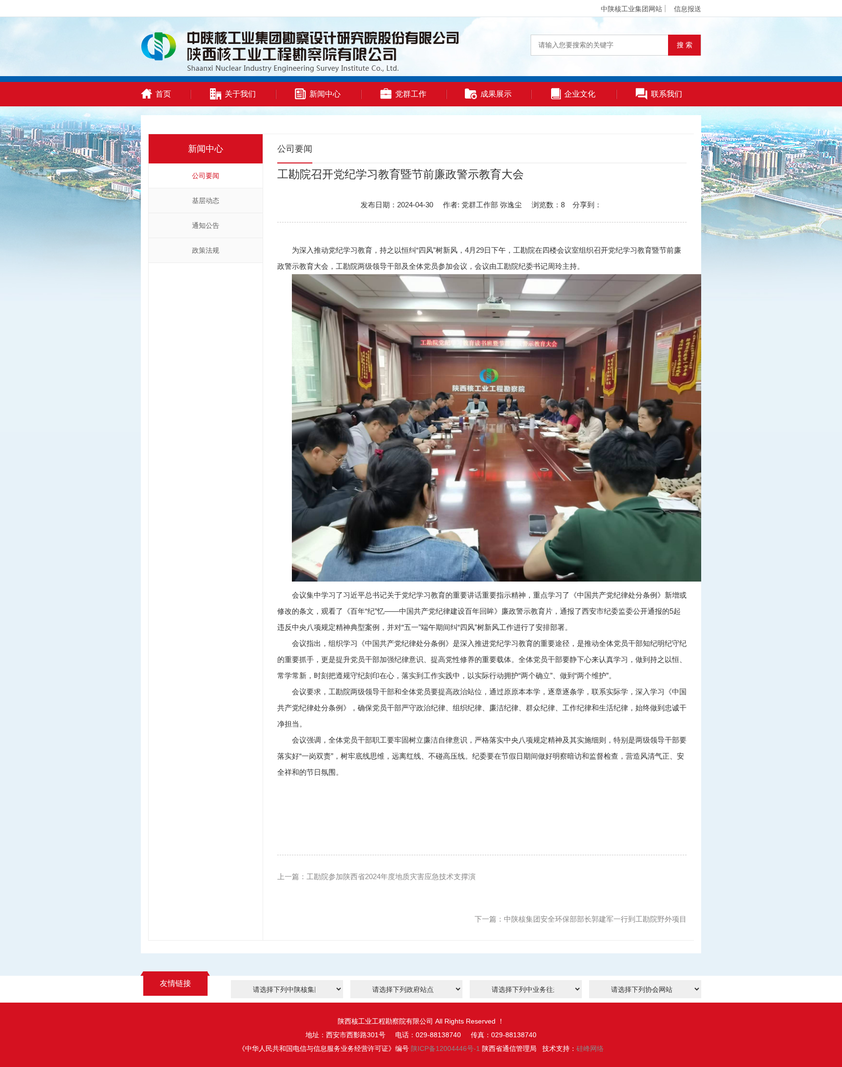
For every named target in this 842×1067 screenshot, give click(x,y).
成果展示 (496, 94)
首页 (163, 94)
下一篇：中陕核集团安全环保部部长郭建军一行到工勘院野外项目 (581, 919)
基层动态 (205, 200)
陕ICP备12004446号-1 (445, 1048)
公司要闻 (205, 176)
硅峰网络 (590, 1048)
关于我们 (240, 94)
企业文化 (579, 94)
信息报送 (687, 9)
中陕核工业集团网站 (631, 9)
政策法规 (205, 250)
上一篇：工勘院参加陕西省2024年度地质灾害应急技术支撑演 (376, 876)
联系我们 (666, 94)
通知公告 (205, 225)
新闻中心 (325, 94)
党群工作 (410, 94)
